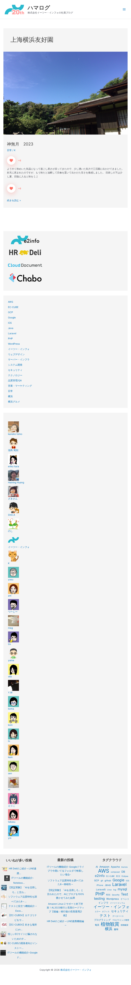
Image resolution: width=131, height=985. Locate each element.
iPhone (100, 885)
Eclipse (125, 876)
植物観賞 (110, 924)
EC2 (118, 876)
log (114, 889)
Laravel (12, 333)
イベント (124, 899)
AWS (10, 301)
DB (123, 871)
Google (12, 317)
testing (99, 899)
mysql (122, 889)
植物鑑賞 (124, 925)
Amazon (104, 866)
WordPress (14, 343)
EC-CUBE (13, 307)
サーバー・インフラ (19, 359)
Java (10, 328)
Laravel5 (101, 889)
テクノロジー (15, 375)
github (108, 880)
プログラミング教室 (120, 920)
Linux (109, 890)
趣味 (116, 929)
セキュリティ (15, 370)
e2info (100, 876)
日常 (9, 150)
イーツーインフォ (117, 903)
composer (115, 872)
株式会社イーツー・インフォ (75, 969)
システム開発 (15, 364)
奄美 (97, 925)
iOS (10, 322)
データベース (118, 916)
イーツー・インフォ (19, 349)
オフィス (106, 911)
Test (124, 894)
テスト (105, 915)
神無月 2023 (20, 144)
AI (97, 866)
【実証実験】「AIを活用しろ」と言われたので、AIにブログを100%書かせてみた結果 (65, 894)
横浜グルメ (14, 401)
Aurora (124, 867)
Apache (115, 866)
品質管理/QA (15, 380)
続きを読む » (14, 200)
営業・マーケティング (20, 385)
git (102, 880)
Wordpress (112, 898)
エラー (97, 911)
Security (115, 895)
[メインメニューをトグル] (124, 9)
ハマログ (39, 7)
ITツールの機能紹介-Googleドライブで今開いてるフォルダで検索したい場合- (65, 870)
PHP (10, 338)
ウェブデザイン (16, 354)
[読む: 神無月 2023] (65, 93)
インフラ (103, 902)
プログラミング (102, 919)
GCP (10, 312)
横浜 (10, 396)
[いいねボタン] (11, 160)
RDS (108, 894)
